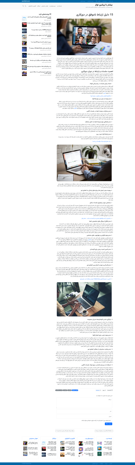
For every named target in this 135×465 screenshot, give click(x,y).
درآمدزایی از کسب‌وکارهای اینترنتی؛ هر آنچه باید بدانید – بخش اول (96, 218)
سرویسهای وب (89, 438)
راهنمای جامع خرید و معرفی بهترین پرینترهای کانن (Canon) (40, 36)
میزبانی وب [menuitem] (104, 1)
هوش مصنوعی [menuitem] (44, 6)
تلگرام (75, 108)
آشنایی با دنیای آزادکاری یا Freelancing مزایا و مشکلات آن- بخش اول (95, 279)
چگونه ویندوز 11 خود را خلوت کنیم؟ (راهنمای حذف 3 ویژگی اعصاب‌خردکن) (39, 23)
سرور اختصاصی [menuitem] (91, 1)
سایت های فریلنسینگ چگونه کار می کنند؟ (101, 141)
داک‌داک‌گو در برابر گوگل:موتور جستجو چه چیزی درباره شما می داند (88, 443)
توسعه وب (109, 438)
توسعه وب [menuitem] (59, 6)
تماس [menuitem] (111, 463)
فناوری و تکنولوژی (70, 438)
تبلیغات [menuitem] (101, 463)
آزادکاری (89, 240)
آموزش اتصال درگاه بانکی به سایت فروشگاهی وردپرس (108, 443)
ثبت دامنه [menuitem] (111, 1)
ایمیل (104, 93)
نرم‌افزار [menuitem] (38, 6)
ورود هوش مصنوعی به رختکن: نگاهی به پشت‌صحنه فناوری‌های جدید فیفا (70, 448)
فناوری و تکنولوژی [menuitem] (32, 6)
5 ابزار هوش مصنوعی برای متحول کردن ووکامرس (107, 448)
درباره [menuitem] (106, 463)
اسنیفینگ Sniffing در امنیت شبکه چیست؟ (41, 30)
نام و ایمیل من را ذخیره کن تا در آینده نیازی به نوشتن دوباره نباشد (96, 420)
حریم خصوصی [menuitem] (95, 463)
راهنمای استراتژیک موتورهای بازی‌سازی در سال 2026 (39, 54)
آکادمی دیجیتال (75, 390)
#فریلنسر (65, 390)
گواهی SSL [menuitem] (98, 1)
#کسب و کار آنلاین (59, 390)
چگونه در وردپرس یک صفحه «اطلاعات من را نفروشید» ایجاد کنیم (107, 454)
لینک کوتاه (97, 390)
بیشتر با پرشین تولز (103, 5)
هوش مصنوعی (33, 438)
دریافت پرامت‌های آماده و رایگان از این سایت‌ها (40, 60)
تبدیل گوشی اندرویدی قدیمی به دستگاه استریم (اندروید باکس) (40, 72)
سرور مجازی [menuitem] (83, 1)
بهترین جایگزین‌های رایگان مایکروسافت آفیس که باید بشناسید (39, 17)
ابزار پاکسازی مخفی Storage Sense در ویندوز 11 (40, 48)
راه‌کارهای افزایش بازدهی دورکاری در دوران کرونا (100, 96)
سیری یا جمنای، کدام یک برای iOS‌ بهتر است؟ (41, 42)
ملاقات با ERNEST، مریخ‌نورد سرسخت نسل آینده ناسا (70, 454)
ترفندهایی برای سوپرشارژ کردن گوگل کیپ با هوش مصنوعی (89, 449)
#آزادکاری (69, 390)
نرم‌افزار (54, 438)
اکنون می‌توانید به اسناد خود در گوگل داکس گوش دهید (88, 454)
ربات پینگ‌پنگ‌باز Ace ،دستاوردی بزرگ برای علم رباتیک (39, 66)
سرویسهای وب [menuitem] (52, 6)
